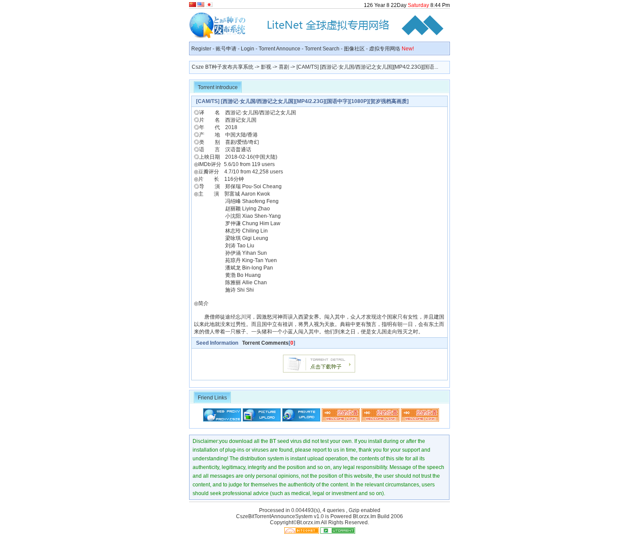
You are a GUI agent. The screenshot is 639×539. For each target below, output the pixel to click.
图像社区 (354, 49)
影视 (266, 67)
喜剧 (284, 67)
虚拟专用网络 (391, 49)
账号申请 (226, 49)
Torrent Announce (279, 49)
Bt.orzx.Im (364, 516)
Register (201, 49)
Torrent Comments (265, 343)
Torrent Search (322, 49)
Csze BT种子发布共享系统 (222, 67)
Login (247, 49)
